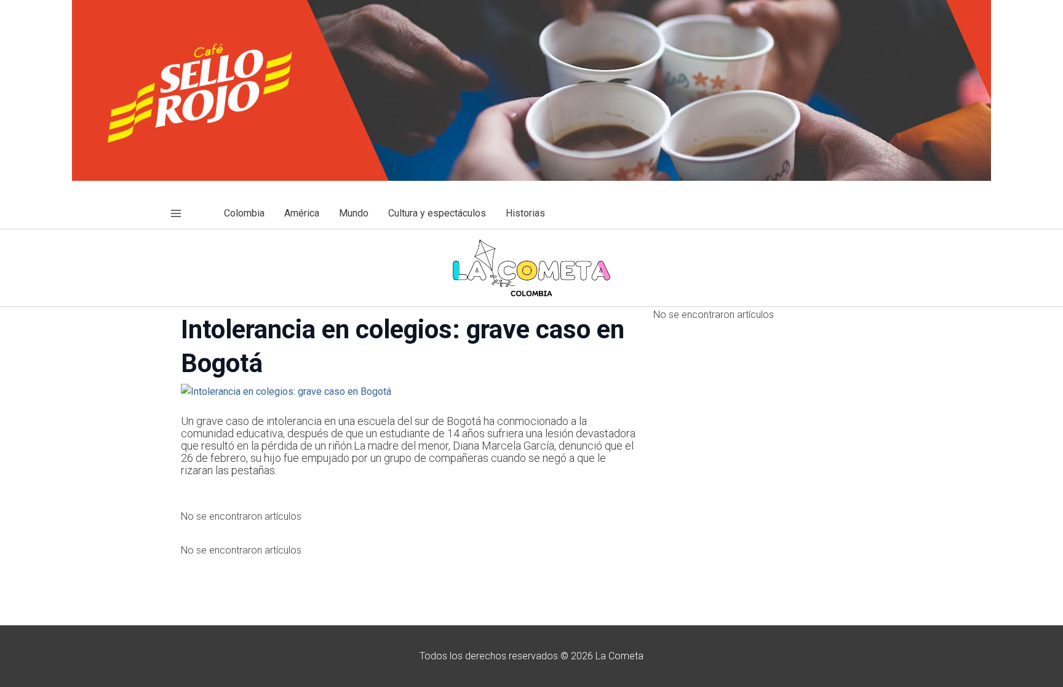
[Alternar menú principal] (175, 213)
